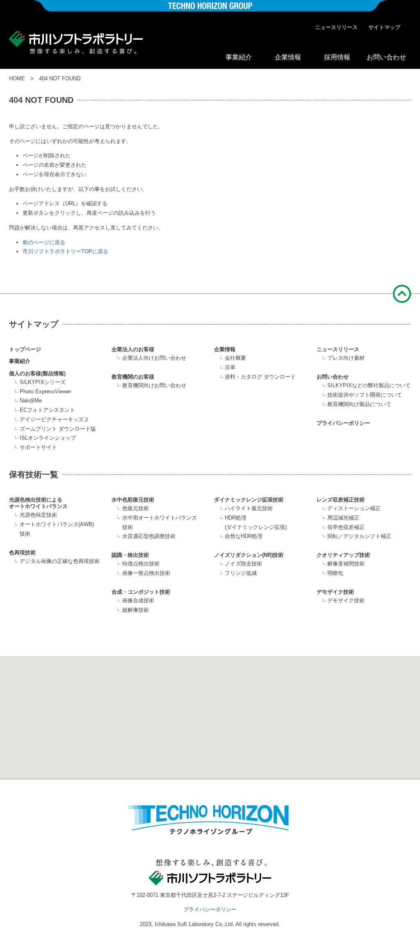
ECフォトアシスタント (47, 410)
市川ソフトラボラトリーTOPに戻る (65, 251)
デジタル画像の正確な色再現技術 (60, 561)
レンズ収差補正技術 (341, 500)
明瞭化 (335, 573)
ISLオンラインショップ (48, 438)
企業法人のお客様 (133, 349)
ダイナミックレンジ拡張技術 (248, 500)
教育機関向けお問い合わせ (154, 385)
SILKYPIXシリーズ (43, 382)
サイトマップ (384, 27)
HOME (17, 78)
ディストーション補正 (354, 508)
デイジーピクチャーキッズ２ (54, 419)
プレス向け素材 (346, 358)
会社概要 (235, 358)
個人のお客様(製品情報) (37, 373)
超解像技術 (135, 610)
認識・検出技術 (130, 555)
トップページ (25, 349)
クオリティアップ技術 (343, 555)
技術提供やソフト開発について (364, 395)
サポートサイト (38, 447)
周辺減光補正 (343, 518)
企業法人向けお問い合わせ (154, 358)
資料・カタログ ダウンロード (260, 377)
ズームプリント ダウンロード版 (58, 429)
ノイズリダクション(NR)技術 (248, 555)
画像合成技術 (138, 600)
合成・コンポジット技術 (141, 592)
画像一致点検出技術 (146, 573)
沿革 (230, 367)
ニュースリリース (336, 27)
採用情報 (337, 57)
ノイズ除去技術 (243, 564)
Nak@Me (31, 400)
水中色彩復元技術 (133, 500)
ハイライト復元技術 (249, 508)
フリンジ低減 (241, 573)
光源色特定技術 (38, 515)
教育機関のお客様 (133, 377)
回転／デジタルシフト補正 (359, 536)
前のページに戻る (44, 242)
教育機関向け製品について (359, 404)
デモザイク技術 (335, 592)
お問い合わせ (386, 57)
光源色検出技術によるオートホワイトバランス (38, 503)
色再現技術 (22, 552)
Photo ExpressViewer (45, 391)
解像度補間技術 (346, 564)
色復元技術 (135, 508)
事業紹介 (239, 57)
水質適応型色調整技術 (149, 536)
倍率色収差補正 (346, 527)
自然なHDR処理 (243, 536)
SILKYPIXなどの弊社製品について (369, 385)
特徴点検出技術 (141, 564)
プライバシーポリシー (343, 423)
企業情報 (288, 57)
